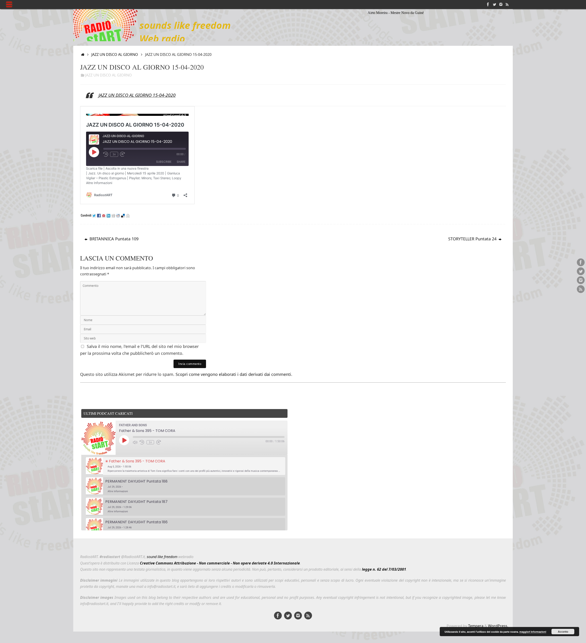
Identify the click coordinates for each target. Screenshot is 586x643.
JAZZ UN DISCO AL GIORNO (114, 54)
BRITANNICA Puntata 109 (113, 238)
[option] (185, 466)
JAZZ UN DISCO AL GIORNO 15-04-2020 (137, 95)
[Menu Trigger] (9, 4)
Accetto (563, 631)
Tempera (475, 625)
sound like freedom (162, 556)
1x (150, 442)
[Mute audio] (135, 442)
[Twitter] (494, 4)
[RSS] (507, 4)
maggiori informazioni (532, 631)
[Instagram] (501, 4)
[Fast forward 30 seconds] (158, 442)
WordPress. (498, 625)
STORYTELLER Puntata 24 (473, 238)
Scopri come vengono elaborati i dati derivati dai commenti (233, 374)
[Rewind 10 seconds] (142, 442)
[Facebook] (488, 4)
